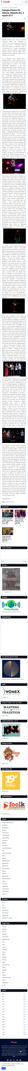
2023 (14, 1027)
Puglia (3, 962)
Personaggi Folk (5, 868)
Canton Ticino (5, 936)
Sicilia (3, 972)
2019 (14, 1016)
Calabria (4, 931)
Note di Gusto (5, 865)
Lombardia (4, 949)
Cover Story (4, 840)
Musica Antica (5, 863)
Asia (3, 905)
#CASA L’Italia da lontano (7, 822)
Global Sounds (5, 910)
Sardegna (4, 970)
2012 (14, 999)
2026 (14, 1034)
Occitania (4, 957)
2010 (14, 994)
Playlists (4, 871)
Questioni (4, 873)
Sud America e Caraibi (7, 918)
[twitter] (17, 1060)
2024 (14, 1029)
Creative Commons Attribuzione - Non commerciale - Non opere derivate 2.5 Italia (14, 1055)
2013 (14, 1001)
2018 (14, 1014)
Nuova (2, 561)
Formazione (4, 845)
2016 (14, 1009)
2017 (14, 1011)
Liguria (3, 947)
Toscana (4, 975)
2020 (14, 1019)
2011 (14, 996)
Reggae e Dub (5, 876)
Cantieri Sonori (5, 832)
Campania (4, 934)
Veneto (3, 985)
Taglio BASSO (5, 886)
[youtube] (20, 1060)
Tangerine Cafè (5, 888)
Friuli (3, 941)
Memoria (4, 858)
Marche (4, 952)
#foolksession (5, 827)
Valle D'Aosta (5, 982)
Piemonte (4, 959)
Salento (4, 967)
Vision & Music (5, 891)
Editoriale (4, 843)
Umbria (3, 980)
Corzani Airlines (5, 837)
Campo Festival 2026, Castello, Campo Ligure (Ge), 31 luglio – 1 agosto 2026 (7, 521)
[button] (1, 2)
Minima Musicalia (6, 860)
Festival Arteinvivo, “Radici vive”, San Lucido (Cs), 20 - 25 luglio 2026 (19, 521)
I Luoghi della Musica (13, 7)
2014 (14, 1004)
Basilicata (4, 929)
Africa (3, 902)
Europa (3, 907)
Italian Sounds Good (6, 853)
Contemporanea (5, 835)
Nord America (5, 912)
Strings (3, 881)
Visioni (3, 894)
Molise (3, 954)
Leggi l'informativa (11, 1065)
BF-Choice (4, 830)
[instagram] (14, 1060)
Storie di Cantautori (6, 878)
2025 (14, 1032)
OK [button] (3, 1068)
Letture (3, 855)
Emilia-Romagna (5, 939)
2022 (14, 1024)
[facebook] (7, 1060)
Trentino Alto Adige (6, 977)
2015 (14, 1006)
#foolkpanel (4, 825)
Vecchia (25, 561)
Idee (3, 850)
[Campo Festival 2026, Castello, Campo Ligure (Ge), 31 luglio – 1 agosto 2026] (7, 514)
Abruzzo (4, 926)
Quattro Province (6, 964)
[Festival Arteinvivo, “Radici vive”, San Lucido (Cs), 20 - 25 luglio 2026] (20, 514)
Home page (4, 7)
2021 (14, 1022)
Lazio (3, 944)
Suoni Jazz (4, 883)
